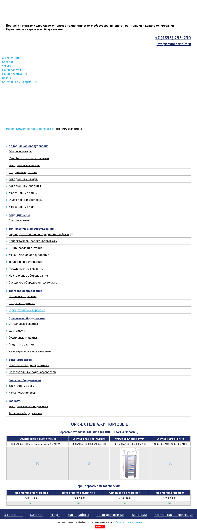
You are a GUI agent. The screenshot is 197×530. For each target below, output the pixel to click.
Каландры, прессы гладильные (30, 351)
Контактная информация (19, 82)
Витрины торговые (22, 303)
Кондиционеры (19, 215)
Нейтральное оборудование (28, 276)
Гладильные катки (21, 344)
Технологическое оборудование (31, 229)
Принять (100, 526)
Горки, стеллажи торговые (27, 310)
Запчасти (15, 401)
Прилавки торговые (22, 296)
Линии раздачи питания (25, 248)
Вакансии (8, 78)
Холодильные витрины (25, 186)
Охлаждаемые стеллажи (26, 200)
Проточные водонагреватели (29, 365)
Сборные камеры (20, 151)
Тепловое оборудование (25, 262)
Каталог (7, 62)
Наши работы (11, 70)
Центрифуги (17, 331)
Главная (10, 128)
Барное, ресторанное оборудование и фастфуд (41, 234)
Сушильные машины (23, 337)
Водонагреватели (21, 360)
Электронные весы (22, 386)
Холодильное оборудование (28, 146)
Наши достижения (15, 74)
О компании (10, 58)
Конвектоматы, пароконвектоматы (33, 241)
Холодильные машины (24, 165)
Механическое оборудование (29, 255)
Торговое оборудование (40, 128)
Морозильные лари (22, 207)
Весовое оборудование (25, 380)
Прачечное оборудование (27, 318)
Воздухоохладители (23, 172)
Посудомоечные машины (26, 269)
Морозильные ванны (23, 193)
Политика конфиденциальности (130, 522)
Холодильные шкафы (23, 179)
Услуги (6, 66)
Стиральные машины (23, 324)
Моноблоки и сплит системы (29, 158)
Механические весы (22, 393)
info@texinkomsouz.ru (174, 44)
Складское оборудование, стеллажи (34, 282)
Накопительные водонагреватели (32, 372)
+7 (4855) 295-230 (173, 37)
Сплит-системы (19, 220)
